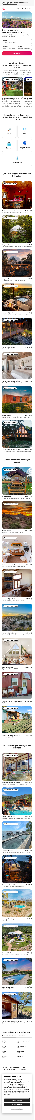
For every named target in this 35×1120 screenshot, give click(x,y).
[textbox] (9, 48)
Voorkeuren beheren (17, 1109)
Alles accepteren (17, 1100)
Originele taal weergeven (10, 4)
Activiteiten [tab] (21, 1036)
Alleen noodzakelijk (16, 1104)
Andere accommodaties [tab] (9, 1036)
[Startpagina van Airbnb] (3, 8)
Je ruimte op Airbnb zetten (22, 9)
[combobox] (16, 42)
